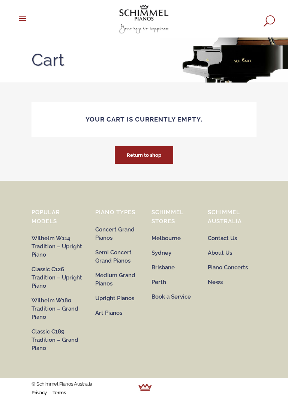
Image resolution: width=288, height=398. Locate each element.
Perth (159, 282)
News (215, 282)
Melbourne (166, 238)
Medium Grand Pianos (115, 279)
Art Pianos (108, 312)
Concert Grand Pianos (115, 233)
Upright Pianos (114, 298)
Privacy (39, 392)
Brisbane (163, 267)
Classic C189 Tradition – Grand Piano (55, 339)
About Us (220, 252)
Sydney (161, 252)
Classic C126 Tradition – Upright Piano (57, 277)
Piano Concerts (228, 267)
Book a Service (171, 296)
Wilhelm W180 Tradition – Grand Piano (55, 308)
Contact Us (222, 238)
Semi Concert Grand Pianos (113, 256)
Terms (59, 392)
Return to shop (144, 155)
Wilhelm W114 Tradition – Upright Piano (57, 246)
